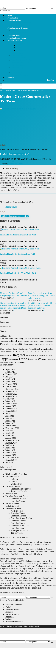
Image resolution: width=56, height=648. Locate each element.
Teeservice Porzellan (20, 491)
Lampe (29, 345)
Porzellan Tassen (18, 30)
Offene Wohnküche (6, 349)
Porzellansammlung (6, 355)
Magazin (10, 78)
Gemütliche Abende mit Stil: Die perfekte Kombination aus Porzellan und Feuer (42, 305)
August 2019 (11, 460)
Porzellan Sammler (48, 352)
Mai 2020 (9, 445)
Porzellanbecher (6, 352)
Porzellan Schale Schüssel (22, 60)
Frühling (20, 45)
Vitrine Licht (33, 359)
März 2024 (10, 381)
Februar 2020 (11, 452)
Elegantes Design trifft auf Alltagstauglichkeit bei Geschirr (13, 294)
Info (40, 341)
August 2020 (11, 443)
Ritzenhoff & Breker (14, 622)
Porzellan (45, 348)
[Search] (1, 88)
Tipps (4, 359)
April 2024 (10, 379)
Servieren (49, 355)
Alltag (2, 338)
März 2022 (10, 423)
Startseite (4, 317)
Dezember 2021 (12, 428)
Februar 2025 (11, 374)
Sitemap (3, 331)
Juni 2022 (9, 416)
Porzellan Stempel (18, 65)
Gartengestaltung (5, 341)
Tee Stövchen (17, 53)
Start (1, 90)
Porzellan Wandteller (20, 62)
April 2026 (10, 369)
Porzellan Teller (10, 90)
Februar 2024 (11, 384)
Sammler (35, 355)
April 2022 (10, 421)
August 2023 (11, 396)
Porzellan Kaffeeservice (21, 22)
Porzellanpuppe (17, 67)
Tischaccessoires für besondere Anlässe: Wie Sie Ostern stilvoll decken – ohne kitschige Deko (13, 305)
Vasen (13, 70)
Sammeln (29, 355)
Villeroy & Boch (7, 161)
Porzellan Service (14, 20)
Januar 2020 (10, 455)
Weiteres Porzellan (14, 40)
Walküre (9, 607)
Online (15, 349)
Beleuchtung (18, 338)
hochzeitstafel (24, 341)
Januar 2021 (10, 438)
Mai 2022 (9, 418)
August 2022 (11, 411)
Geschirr (15, 341)
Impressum (4, 322)
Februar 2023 (11, 403)
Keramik (4, 344)
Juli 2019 (9, 462)
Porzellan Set (11, 494)
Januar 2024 (10, 386)
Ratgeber (50, 80)
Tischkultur (13, 360)
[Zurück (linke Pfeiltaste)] (1, 647)
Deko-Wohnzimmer (34, 338)
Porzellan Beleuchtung (20, 352)
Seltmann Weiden (13, 609)
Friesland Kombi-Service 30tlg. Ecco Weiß (17, 254)
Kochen (12, 344)
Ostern (19, 48)
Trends (23, 359)
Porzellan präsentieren (34, 352)
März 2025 (10, 372)
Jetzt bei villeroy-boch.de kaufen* (14, 154)
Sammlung (41, 355)
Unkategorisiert (12, 506)
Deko (25, 338)
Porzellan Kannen (18, 58)
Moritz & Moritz (12, 614)
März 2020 (10, 450)
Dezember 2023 (12, 389)
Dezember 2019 (12, 457)
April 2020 (10, 448)
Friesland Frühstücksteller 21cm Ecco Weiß (18, 235)
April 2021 (10, 433)
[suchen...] (52, 8)
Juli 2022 (9, 413)
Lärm (46, 344)
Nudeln (51, 344)
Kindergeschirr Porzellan (16, 474)
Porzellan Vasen (18, 523)
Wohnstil (11, 362)
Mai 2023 (9, 399)
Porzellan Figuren (18, 55)
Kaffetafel (50, 341)
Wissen (42, 359)
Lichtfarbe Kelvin (38, 344)
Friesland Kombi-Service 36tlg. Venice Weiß (18, 273)
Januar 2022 (10, 426)
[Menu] (1, 85)
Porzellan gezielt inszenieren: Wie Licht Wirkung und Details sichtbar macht (41, 295)
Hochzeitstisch (33, 341)
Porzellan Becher (18, 498)
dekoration (45, 338)
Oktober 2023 (11, 394)
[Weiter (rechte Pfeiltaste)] (4, 647)
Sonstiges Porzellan (19, 75)
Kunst (17, 344)
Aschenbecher (17, 72)
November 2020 (12, 440)
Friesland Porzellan (13, 604)
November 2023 (12, 391)
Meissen (9, 619)
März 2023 (10, 401)
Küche (23, 344)
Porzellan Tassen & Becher (17, 28)
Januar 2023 (10, 406)
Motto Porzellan (18, 43)
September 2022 (12, 408)
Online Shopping (23, 349)
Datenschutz (5, 326)
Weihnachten (21, 50)
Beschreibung (11, 168)
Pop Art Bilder (33, 349)
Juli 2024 (9, 377)
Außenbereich (8, 338)
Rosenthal (9, 617)
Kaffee (44, 341)
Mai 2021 (9, 430)
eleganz (51, 338)
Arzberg (9, 612)
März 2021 (10, 435)
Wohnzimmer (19, 362)
